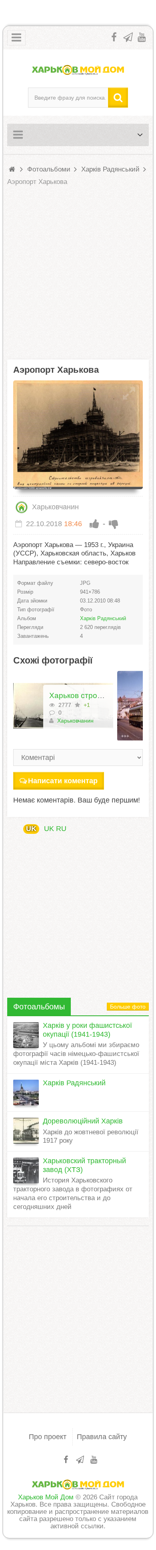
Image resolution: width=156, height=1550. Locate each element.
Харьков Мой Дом (46, 1497)
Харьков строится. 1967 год (98, 695)
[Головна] (13, 169)
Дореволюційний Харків (83, 1121)
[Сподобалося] (94, 523)
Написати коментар (63, 781)
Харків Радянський (103, 618)
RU (61, 829)
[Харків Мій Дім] (78, 69)
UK (31, 829)
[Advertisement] (78, 273)
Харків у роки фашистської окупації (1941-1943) (87, 1029)
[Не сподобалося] (113, 523)
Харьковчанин (54, 507)
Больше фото (128, 1006)
